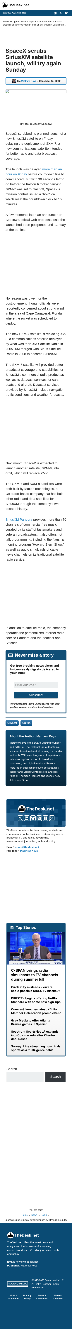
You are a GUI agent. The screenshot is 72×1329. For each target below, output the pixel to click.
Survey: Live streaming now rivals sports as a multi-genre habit (36, 1048)
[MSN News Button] (45, 818)
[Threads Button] (39, 818)
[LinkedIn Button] (26, 818)
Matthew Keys (28, 81)
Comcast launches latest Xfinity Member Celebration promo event (36, 1011)
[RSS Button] (51, 818)
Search (11, 1069)
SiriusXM (12, 723)
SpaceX (26, 723)
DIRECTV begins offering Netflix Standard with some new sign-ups (36, 1000)
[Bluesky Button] (33, 818)
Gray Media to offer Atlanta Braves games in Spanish (30, 1022)
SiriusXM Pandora (19, 519)
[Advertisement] (37, 264)
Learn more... (59, 24)
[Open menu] (66, 5)
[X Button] (20, 818)
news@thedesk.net (27, 847)
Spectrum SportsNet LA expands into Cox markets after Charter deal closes (35, 1035)
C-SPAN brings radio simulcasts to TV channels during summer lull (34, 975)
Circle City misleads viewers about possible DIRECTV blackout (35, 989)
